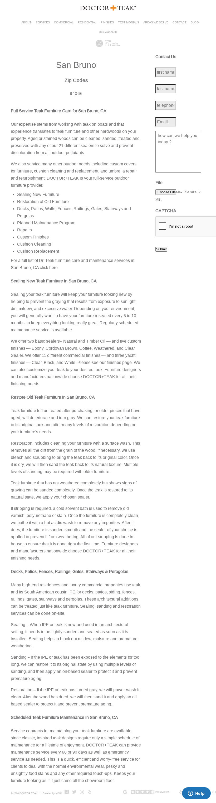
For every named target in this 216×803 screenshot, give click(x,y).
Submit (161, 249)
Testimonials (128, 22)
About (26, 22)
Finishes (107, 22)
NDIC (59, 793)
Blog (195, 22)
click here (49, 267)
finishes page (119, 362)
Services (43, 22)
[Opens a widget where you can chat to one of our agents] (196, 793)
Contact (179, 22)
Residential (87, 22)
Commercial (63, 22)
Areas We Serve (155, 22)
